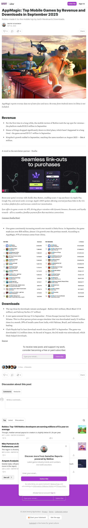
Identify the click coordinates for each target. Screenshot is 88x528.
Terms (51, 512)
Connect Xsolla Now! (11, 217)
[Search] (84, 420)
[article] (44, 432)
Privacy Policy (61, 486)
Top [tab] (4, 420)
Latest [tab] (10, 420)
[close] (66, 446)
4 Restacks (27, 367)
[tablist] (12, 391)
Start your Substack (38, 517)
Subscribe (72, 4)
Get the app (55, 517)
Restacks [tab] (17, 392)
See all (6, 477)
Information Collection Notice (43, 486)
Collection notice (61, 512)
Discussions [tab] (19, 420)
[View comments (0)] (12, 31)
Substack (32, 523)
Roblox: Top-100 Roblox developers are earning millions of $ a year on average (35, 428)
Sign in (82, 4)
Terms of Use (55, 484)
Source (5, 340)
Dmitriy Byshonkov (14, 23)
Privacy (44, 512)
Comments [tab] (7, 392)
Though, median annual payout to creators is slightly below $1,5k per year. (31, 432)
